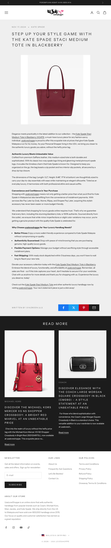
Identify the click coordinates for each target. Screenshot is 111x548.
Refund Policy (85, 473)
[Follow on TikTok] (28, 527)
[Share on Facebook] (63, 308)
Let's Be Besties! (55, 473)
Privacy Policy (85, 469)
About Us (52, 464)
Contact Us (53, 478)
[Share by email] (94, 308)
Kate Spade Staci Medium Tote (39, 284)
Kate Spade (38, 27)
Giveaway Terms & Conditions (92, 483)
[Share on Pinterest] (84, 308)
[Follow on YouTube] (21, 527)
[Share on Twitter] (74, 308)
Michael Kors (13, 401)
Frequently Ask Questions (60, 469)
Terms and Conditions (89, 464)
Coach (63, 382)
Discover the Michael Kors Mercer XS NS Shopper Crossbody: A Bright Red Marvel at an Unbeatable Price (28, 415)
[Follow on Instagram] (13, 527)
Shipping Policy (86, 478)
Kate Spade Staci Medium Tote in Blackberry (76, 264)
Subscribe (15, 485)
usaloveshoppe (28, 140)
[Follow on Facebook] (6, 527)
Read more (10, 444)
